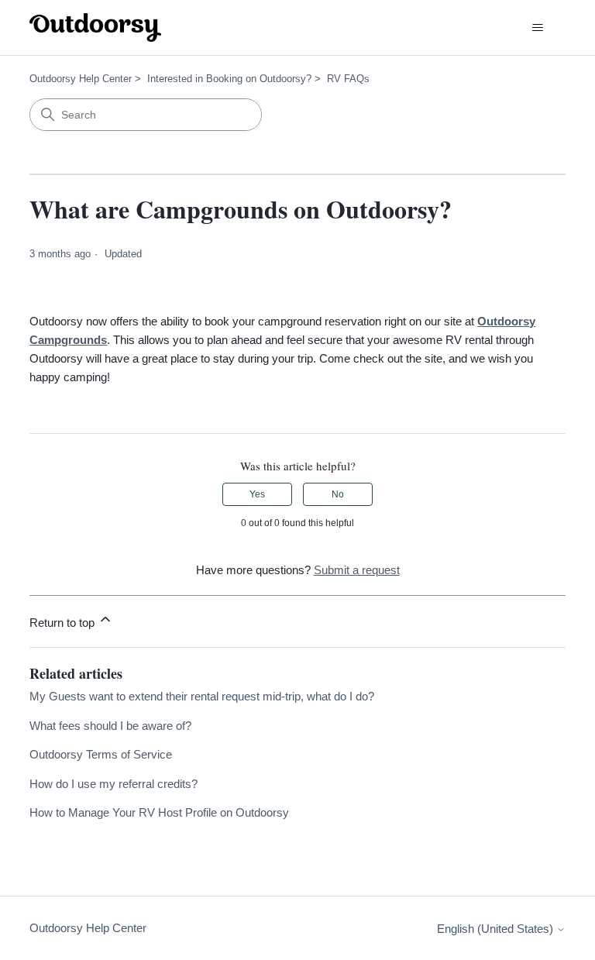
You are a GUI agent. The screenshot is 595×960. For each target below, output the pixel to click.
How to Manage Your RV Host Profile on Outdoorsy (159, 812)
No (338, 494)
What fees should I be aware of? (110, 725)
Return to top (63, 622)
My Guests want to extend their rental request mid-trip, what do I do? (201, 696)
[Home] (95, 27)
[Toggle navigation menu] (538, 27)
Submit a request (357, 569)
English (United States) (496, 928)
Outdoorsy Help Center (80, 78)
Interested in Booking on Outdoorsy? (229, 78)
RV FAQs (348, 78)
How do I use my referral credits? (113, 783)
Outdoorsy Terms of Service (100, 754)
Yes (257, 494)
